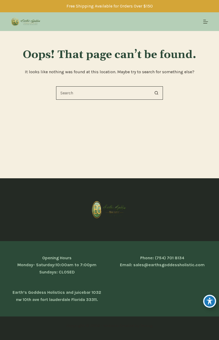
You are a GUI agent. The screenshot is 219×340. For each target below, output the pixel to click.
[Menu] (205, 21)
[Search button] (156, 93)
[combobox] (103, 93)
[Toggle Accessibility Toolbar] (209, 301)
